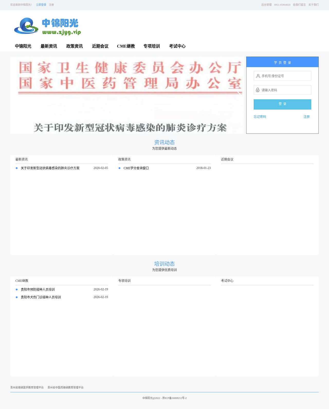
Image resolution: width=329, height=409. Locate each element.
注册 (51, 4)
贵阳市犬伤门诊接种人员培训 (40, 297)
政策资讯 (74, 46)
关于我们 (313, 4)
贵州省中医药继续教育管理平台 (66, 387)
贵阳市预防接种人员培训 (37, 289)
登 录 (282, 104)
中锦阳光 (23, 46)
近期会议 (100, 46)
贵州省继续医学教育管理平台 (27, 387)
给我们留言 (299, 4)
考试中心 (177, 46)
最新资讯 (49, 46)
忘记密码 (260, 117)
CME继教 (126, 46)
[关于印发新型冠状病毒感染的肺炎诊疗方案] (127, 95)
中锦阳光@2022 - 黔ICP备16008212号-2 (164, 398)
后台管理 (266, 4)
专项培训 (151, 46)
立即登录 (41, 4)
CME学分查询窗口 (136, 168)
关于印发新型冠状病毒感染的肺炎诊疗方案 (49, 168)
